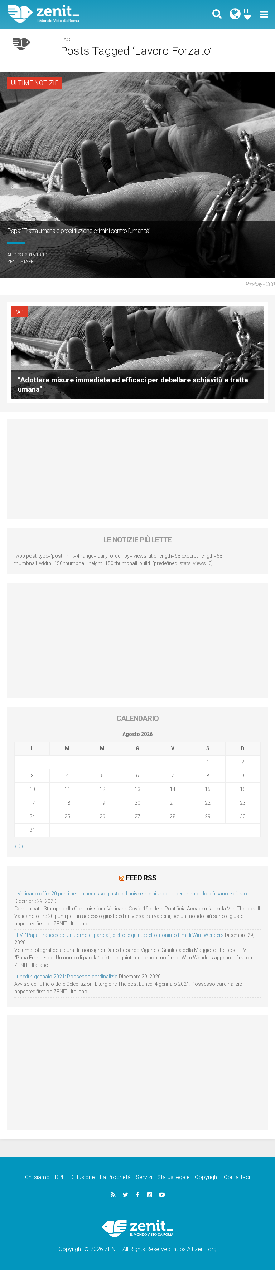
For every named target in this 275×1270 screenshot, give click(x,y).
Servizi (144, 1177)
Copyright (207, 1177)
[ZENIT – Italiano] (77, 14)
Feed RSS (141, 878)
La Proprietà (115, 1177)
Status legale (173, 1177)
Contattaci (237, 1177)
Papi (19, 312)
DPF (60, 1177)
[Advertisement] (137, 469)
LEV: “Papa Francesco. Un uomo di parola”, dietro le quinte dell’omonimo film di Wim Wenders (119, 935)
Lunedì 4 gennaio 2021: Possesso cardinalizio (66, 976)
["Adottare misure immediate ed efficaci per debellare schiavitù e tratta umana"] (137, 352)
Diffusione (82, 1177)
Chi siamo (37, 1177)
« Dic (19, 846)
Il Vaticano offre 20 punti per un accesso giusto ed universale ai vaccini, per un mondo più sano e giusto (130, 893)
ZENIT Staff (20, 261)
